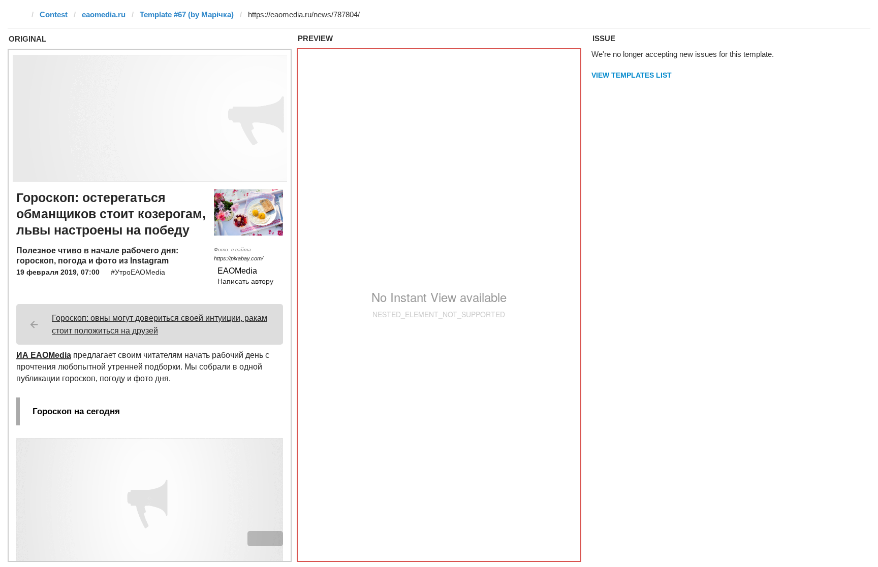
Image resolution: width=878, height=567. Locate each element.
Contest (54, 14)
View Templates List (631, 75)
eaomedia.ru (104, 14)
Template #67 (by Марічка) (187, 14)
